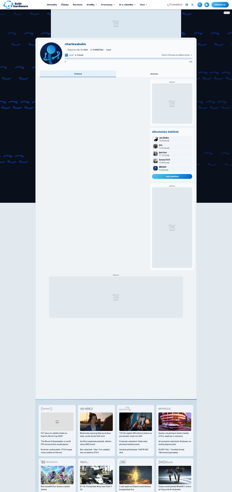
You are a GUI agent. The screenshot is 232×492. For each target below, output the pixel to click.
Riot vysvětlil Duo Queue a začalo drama (55, 488)
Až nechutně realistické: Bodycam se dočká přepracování (174, 442)
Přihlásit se (220, 5)
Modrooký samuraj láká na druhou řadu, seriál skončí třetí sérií (95, 434)
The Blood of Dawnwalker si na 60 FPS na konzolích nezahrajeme (56, 442)
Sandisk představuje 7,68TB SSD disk (133, 451)
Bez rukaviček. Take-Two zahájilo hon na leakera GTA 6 (95, 451)
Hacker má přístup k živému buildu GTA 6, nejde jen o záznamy (173, 434)
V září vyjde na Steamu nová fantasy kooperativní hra (135, 488)
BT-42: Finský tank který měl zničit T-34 (96, 488)
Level (71, 55)
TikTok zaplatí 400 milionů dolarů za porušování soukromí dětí (135, 434)
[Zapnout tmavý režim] (206, 4)
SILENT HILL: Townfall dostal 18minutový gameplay (171, 451)
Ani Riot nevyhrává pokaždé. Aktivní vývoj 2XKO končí (95, 442)
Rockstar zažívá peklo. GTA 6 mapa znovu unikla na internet (56, 451)
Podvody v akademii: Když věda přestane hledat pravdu (133, 442)
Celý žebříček (172, 176)
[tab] (78, 74)
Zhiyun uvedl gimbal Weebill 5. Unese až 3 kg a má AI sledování (174, 488)
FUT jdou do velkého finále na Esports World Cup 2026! (54, 434)
